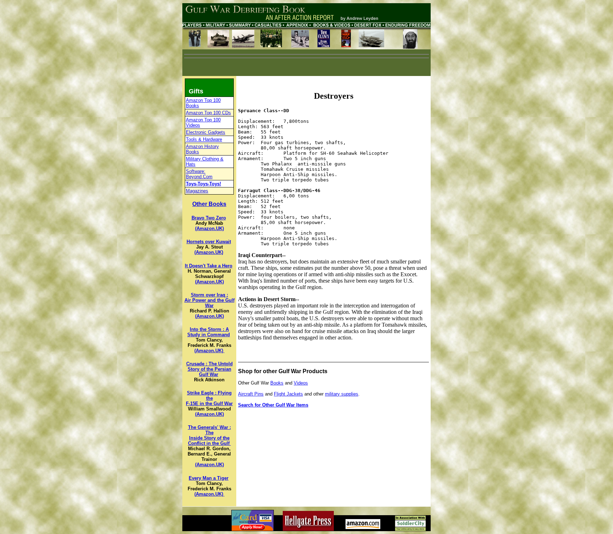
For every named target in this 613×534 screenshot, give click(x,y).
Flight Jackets (288, 394)
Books (276, 383)
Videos (301, 383)
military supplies (341, 394)
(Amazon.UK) (209, 228)
